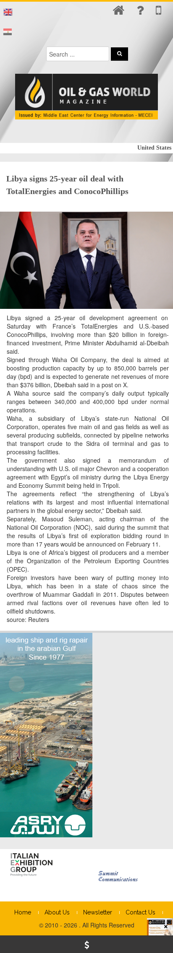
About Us (57, 912)
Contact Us (140, 912)
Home (22, 912)
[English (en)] (8, 12)
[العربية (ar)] (7, 32)
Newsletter (97, 912)
